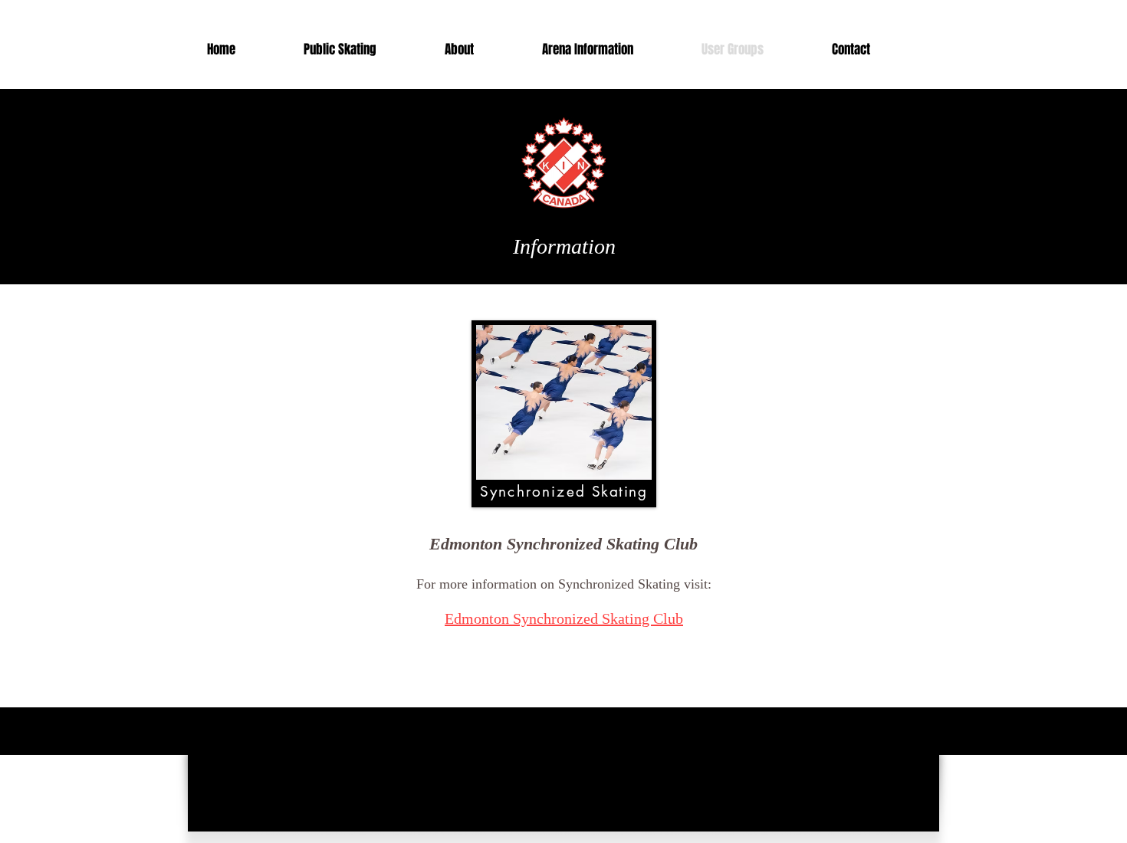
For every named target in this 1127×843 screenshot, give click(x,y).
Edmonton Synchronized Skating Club (564, 618)
